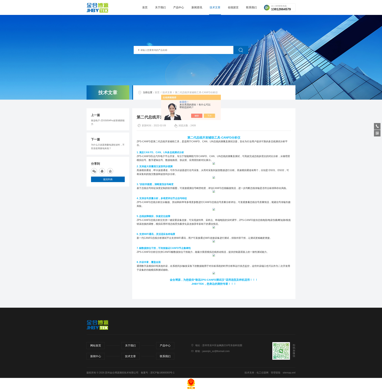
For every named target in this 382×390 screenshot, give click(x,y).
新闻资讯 (196, 7)
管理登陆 (275, 372)
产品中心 (178, 7)
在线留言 (233, 7)
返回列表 (108, 179)
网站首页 (95, 345)
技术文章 (215, 7)
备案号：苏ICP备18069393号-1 (157, 372)
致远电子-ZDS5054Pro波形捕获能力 (108, 122)
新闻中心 (95, 356)
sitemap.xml (289, 372)
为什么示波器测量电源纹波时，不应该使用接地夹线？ (108, 146)
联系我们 (251, 7)
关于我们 (160, 7)
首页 (145, 7)
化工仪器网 (262, 372)
